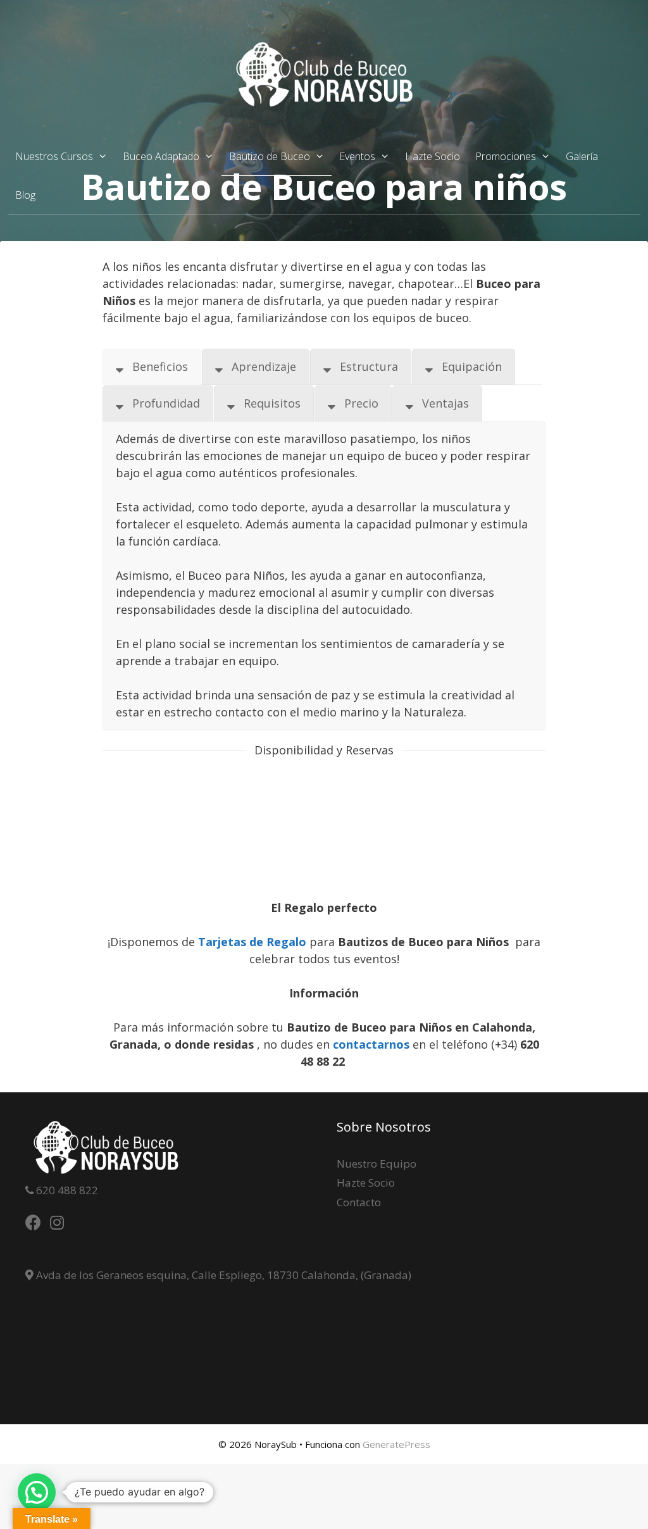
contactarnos (373, 1044)
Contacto (359, 1202)
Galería (582, 156)
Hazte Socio (432, 156)
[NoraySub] (324, 73)
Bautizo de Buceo (269, 156)
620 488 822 (66, 1190)
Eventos (357, 156)
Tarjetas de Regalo (252, 941)
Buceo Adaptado (161, 156)
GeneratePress (396, 1444)
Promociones (505, 156)
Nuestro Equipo (376, 1163)
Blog (25, 195)
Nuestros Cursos (54, 156)
